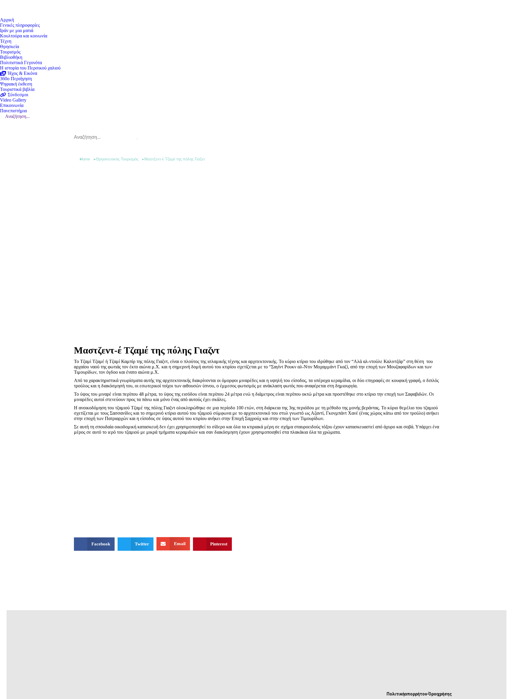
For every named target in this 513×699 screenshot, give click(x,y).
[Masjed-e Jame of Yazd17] (254, 485)
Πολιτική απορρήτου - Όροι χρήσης (419, 694)
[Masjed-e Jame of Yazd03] (134, 485)
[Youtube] (162, 689)
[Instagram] (202, 689)
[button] (94, 544)
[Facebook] (143, 689)
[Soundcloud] (182, 689)
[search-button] (137, 138)
